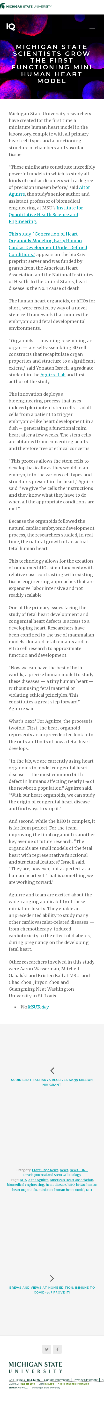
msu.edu (49, 1384)
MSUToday (38, 1007)
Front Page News (45, 1170)
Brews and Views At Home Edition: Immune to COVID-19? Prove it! (52, 1290)
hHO (70, 1185)
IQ (10, 26)
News (64, 1170)
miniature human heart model (61, 1190)
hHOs (80, 1185)
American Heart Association (71, 1180)
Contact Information (57, 1380)
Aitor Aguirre (38, 1180)
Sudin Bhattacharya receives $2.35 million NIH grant (52, 1082)
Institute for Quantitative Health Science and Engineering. (46, 214)
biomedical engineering (25, 1185)
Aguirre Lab (53, 375)
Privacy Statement (85, 1380)
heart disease (56, 1185)
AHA (23, 1180)
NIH (89, 1190)
